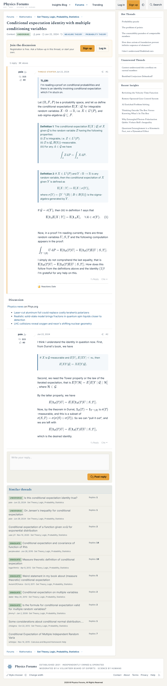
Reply (96, 279)
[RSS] (159, 675)
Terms (135, 675)
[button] (69, 4)
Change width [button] (36, 675)
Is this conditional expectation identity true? (50, 497)
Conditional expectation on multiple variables (50, 592)
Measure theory (73, 34)
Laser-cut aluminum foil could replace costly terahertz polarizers (51, 312)
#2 (107, 334)
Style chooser (15, 675)
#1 (107, 72)
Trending (97, 4)
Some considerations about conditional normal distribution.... (46, 621)
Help (153, 675)
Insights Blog (59, 4)
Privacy (144, 675)
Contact (117, 675)
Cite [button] (103, 279)
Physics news (15, 306)
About (127, 675)
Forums (79, 4)
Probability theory (96, 34)
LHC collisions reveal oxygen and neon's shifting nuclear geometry (53, 323)
